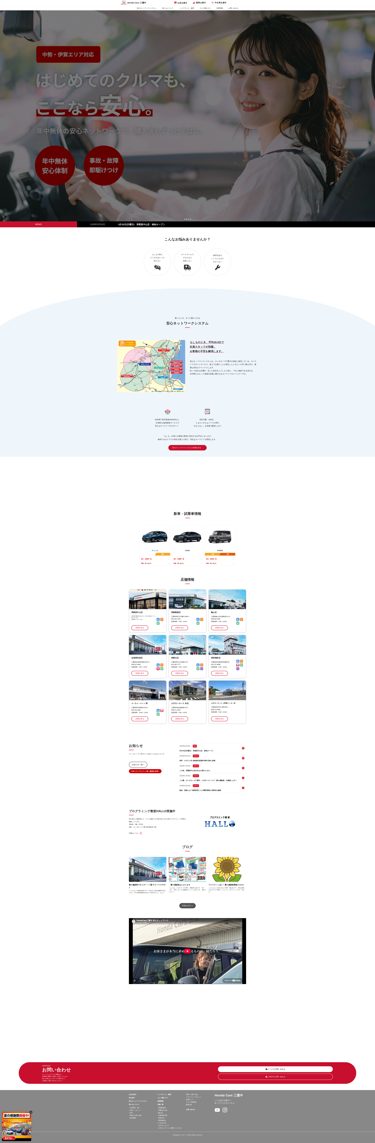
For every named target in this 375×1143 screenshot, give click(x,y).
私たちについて (168, 8)
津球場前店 (162, 1120)
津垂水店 (161, 1118)
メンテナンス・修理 (187, 8)
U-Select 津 (162, 1123)
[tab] (184, 219)
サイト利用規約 (191, 1102)
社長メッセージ (135, 1110)
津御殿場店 (162, 1108)
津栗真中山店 (162, 1110)
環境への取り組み (192, 1094)
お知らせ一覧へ (138, 765)
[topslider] (187, 115)
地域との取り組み (136, 1115)
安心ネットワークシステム (146, 8)
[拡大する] (183, 342)
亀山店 (160, 1113)
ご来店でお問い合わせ (276, 1077)
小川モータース (163, 1125)
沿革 (131, 1113)
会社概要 (133, 1118)
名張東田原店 (162, 1115)
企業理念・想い (135, 1108)
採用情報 (220, 8)
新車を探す (201, 3)
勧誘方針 (189, 1104)
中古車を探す (221, 3)
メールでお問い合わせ (276, 1069)
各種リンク (190, 1099)
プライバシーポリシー (193, 1097)
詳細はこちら (133, 833)
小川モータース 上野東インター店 (169, 1128)
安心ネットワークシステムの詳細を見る (186, 448)
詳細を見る (140, 628)
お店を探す (182, 3)
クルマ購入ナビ (205, 8)
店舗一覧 (161, 1104)
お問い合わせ (233, 8)
